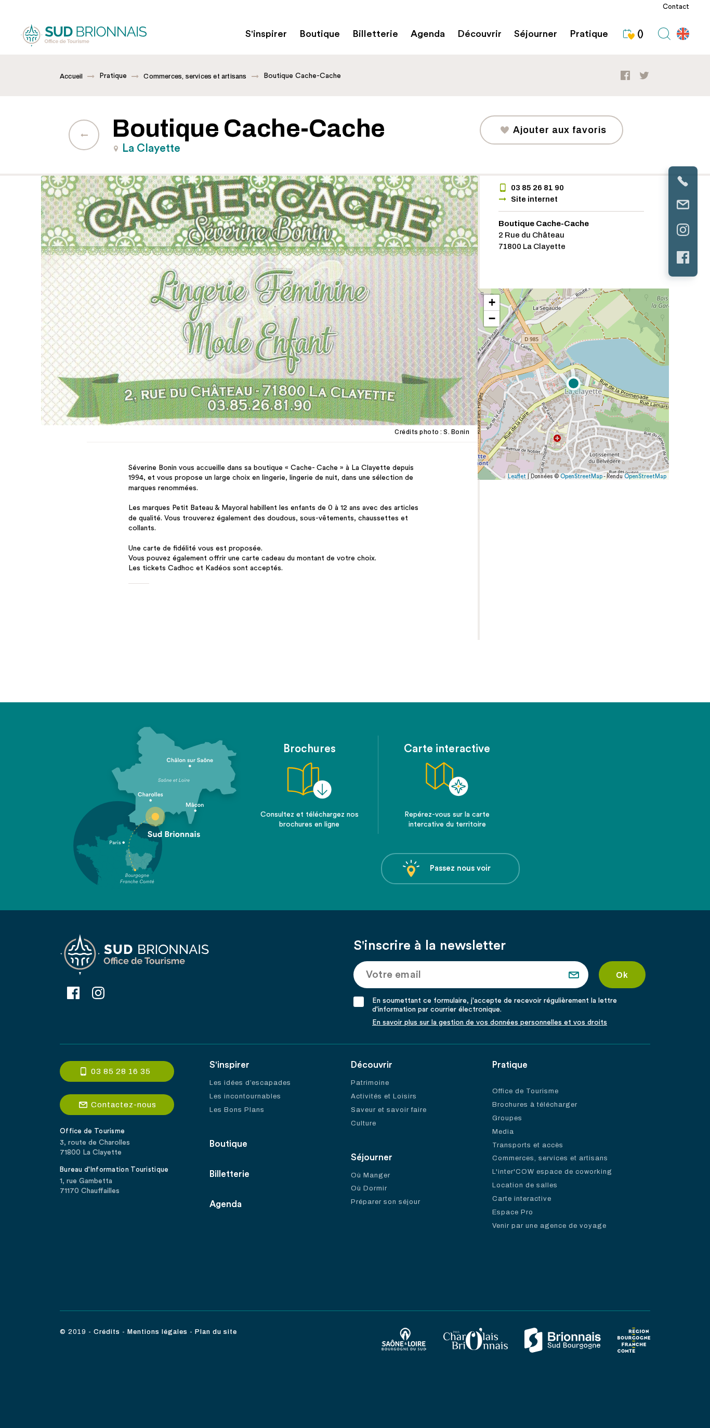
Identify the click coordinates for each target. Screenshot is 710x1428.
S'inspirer (266, 34)
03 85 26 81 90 (537, 188)
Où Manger (370, 1175)
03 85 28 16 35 (121, 1071)
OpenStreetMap (581, 476)
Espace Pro (512, 1212)
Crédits (107, 1331)
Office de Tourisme (525, 1091)
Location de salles (525, 1185)
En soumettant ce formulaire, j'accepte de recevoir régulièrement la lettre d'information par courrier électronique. (494, 1005)
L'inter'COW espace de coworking (552, 1171)
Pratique (589, 34)
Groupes (507, 1118)
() (640, 34)
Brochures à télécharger (534, 1104)
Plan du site (216, 1331)
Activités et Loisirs (384, 1096)
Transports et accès (527, 1145)
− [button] (492, 318)
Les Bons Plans (237, 1109)
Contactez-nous (123, 1105)
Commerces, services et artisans (194, 76)
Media (503, 1131)
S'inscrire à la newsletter (429, 945)
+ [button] (492, 302)
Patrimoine (370, 1082)
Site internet (534, 199)
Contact (676, 6)
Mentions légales (157, 1331)
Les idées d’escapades (250, 1082)
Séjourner (535, 34)
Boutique (319, 34)
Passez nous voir (460, 868)
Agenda (428, 34)
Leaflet (517, 476)
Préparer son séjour (385, 1202)
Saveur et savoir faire (389, 1109)
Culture (363, 1123)
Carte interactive (521, 1198)
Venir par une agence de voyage (549, 1225)
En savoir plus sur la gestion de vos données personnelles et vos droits (489, 1022)
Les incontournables (245, 1096)
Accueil (71, 76)
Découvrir (479, 34)
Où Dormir (369, 1188)
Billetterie (375, 34)
